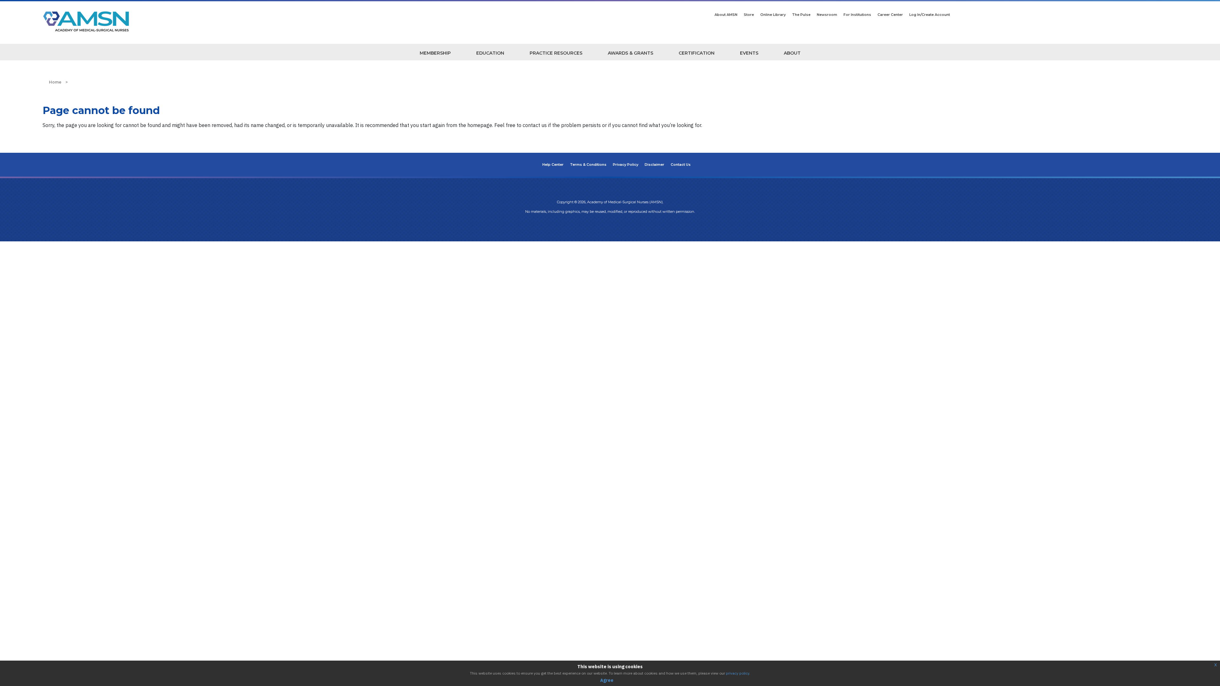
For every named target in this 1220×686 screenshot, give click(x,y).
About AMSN (726, 14)
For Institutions (857, 14)
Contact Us (681, 164)
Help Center (553, 164)
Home (55, 82)
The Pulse (801, 14)
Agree (606, 680)
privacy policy (737, 673)
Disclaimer (654, 164)
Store (749, 14)
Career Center (890, 14)
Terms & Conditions (588, 164)
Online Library (773, 14)
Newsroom (827, 14)
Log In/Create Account (929, 14)
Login (610, 224)
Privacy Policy (625, 164)
